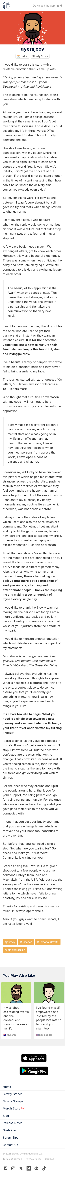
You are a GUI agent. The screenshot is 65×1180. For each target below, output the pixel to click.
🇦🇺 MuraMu (9, 1035)
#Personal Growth (47, 941)
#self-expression (15, 949)
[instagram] (13, 1169)
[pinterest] (29, 1169)
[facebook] (5, 1169)
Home (7, 1087)
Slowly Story (40, 56)
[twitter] (21, 1169)
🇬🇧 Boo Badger (44, 1035)
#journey (10, 941)
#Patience (26, 941)
